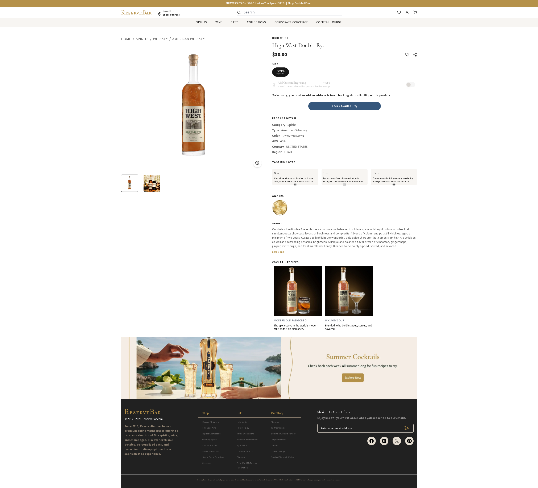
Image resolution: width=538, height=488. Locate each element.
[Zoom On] (257, 163)
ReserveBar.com (152, 419)
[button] (128, 39)
